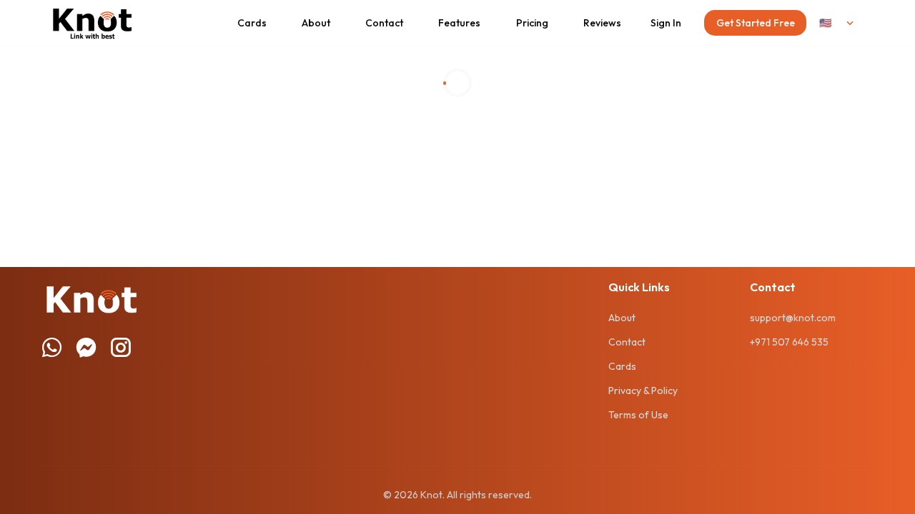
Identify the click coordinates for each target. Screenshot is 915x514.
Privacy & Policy (643, 390)
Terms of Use (638, 414)
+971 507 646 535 (789, 342)
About (621, 317)
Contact (627, 342)
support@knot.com (793, 317)
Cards (622, 366)
